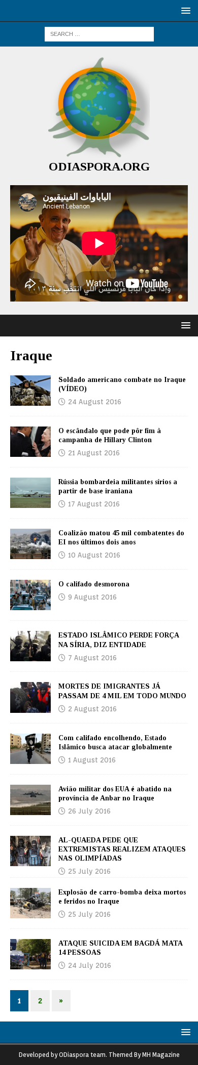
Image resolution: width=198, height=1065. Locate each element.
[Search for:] (99, 33)
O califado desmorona (93, 584)
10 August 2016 (94, 555)
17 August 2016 (94, 504)
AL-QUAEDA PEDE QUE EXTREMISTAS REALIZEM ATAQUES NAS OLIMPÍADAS (122, 849)
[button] (184, 10)
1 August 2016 (92, 760)
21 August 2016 (94, 453)
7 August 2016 (92, 658)
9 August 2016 (92, 597)
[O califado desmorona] (30, 595)
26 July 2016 (89, 811)
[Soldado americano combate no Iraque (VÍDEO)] (30, 390)
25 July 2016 (89, 871)
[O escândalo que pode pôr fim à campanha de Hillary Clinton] (30, 442)
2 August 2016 (92, 709)
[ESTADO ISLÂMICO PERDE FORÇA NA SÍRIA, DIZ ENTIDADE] (30, 646)
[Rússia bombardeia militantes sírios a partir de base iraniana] (30, 493)
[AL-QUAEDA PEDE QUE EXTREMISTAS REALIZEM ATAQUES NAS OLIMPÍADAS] (30, 851)
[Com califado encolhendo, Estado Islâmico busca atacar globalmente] (30, 749)
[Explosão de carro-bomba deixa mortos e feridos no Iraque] (30, 903)
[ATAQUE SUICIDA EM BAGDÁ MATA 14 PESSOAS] (30, 954)
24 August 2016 (94, 402)
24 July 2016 (89, 965)
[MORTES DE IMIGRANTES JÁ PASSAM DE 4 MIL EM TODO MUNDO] (30, 697)
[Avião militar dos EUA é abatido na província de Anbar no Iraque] (30, 800)
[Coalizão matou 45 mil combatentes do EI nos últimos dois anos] (30, 544)
